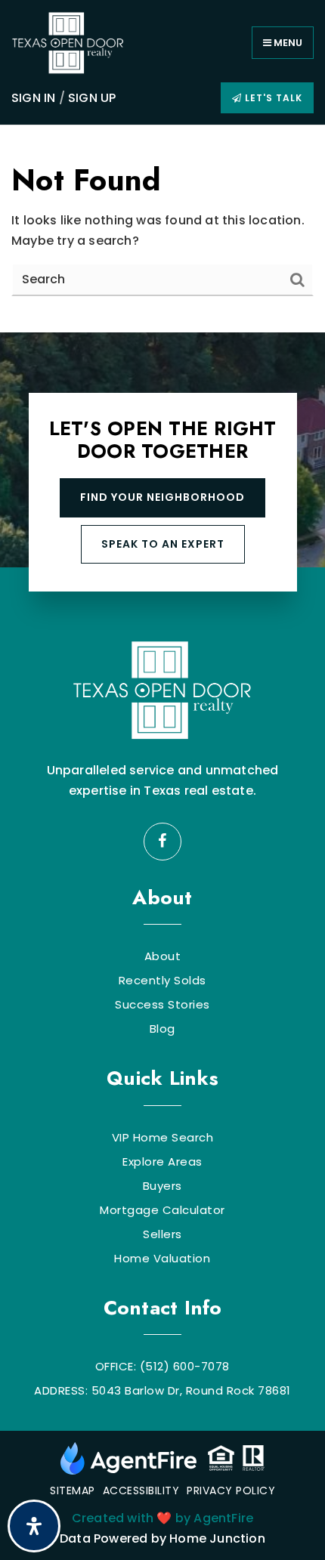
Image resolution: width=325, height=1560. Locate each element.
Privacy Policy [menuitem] (231, 1490)
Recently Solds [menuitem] (162, 980)
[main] (162, 228)
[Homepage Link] (68, 42)
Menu (286, 43)
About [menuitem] (162, 956)
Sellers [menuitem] (162, 1234)
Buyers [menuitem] (162, 1186)
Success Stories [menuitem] (162, 1004)
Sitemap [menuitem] (72, 1490)
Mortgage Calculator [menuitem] (162, 1210)
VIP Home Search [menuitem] (163, 1137)
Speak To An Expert (162, 543)
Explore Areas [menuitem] (162, 1161)
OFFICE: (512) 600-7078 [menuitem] (162, 1366)
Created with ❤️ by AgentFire (162, 1518)
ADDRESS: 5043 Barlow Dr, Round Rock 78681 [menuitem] (162, 1390)
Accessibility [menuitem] (141, 1490)
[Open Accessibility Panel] (34, 1526)
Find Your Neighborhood (162, 497)
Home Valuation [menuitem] (162, 1258)
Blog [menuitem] (162, 1028)
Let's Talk (272, 97)
